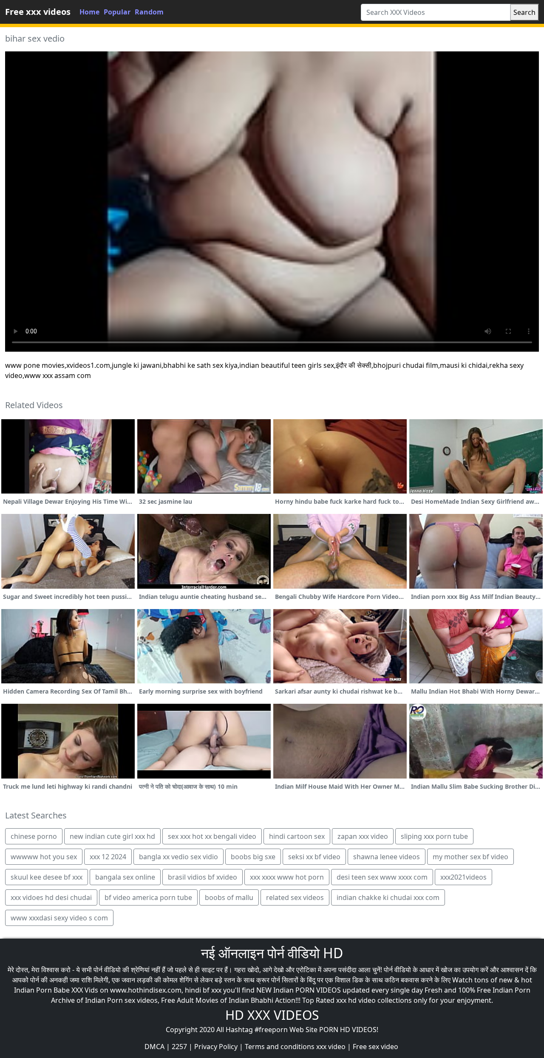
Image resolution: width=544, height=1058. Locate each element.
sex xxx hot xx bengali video (212, 836)
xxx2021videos (463, 877)
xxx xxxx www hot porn (287, 877)
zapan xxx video (362, 836)
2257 (179, 1046)
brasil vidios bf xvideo (202, 877)
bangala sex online (125, 877)
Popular (117, 12)
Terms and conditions (279, 1046)
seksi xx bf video (314, 856)
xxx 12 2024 (108, 856)
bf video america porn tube (148, 897)
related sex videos (295, 897)
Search (524, 12)
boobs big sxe (253, 856)
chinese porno (34, 836)
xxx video (331, 1046)
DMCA (154, 1046)
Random (149, 12)
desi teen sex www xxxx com (382, 877)
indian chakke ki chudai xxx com (388, 897)
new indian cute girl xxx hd (112, 836)
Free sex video (375, 1046)
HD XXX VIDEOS (272, 1015)
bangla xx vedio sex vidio (178, 856)
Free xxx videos (38, 11)
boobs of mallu (229, 897)
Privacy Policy (216, 1046)
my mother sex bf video (470, 856)
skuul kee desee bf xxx (46, 877)
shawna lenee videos (386, 856)
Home (89, 12)
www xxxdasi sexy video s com (59, 918)
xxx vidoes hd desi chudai (51, 897)
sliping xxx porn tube (434, 836)
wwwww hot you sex (44, 856)
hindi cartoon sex (297, 836)
